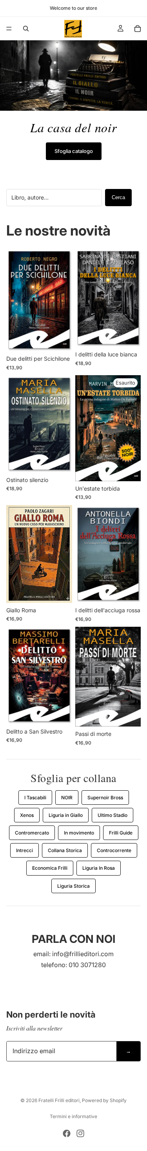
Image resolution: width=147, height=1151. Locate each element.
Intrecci (24, 850)
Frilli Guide (120, 833)
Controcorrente (114, 850)
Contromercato (32, 833)
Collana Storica (65, 850)
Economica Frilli (49, 868)
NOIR (67, 797)
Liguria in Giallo (66, 815)
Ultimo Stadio (112, 815)
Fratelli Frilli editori (59, 1100)
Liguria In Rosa (98, 868)
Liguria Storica (73, 886)
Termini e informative (73, 1116)
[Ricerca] (25, 28)
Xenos (27, 815)
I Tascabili (35, 797)
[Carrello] (137, 28)
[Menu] (9, 29)
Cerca (118, 197)
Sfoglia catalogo (73, 151)
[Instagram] (80, 1133)
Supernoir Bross (105, 797)
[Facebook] (66, 1133)
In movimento (79, 833)
